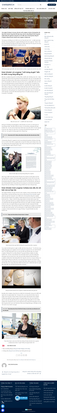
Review (46, 83)
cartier (46, 135)
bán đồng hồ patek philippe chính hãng (48, 129)
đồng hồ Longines (17, 45)
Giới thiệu (10, 8)
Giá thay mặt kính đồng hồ (35, 401)
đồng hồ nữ (47, 200)
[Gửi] (40, 5)
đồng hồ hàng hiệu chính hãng (49, 183)
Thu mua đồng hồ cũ (28, 10)
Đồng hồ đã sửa (48, 58)
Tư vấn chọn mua (48, 117)
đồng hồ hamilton (48, 177)
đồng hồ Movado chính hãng (49, 192)
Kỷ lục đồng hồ (48, 81)
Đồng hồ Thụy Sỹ (18, 8)
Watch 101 (46, 121)
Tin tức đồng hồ (28, 15)
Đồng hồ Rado (47, 153)
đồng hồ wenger (48, 228)
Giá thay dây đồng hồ (34, 398)
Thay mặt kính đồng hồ (49, 99)
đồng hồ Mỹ (47, 195)
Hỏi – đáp (46, 67)
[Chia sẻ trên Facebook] (17, 355)
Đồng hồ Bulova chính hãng (49, 145)
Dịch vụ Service (48, 51)
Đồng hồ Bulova (48, 142)
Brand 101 (46, 44)
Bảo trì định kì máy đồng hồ (48, 41)
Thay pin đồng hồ (48, 103)
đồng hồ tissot (47, 223)
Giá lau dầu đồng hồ (34, 396)
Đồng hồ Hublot (48, 147)
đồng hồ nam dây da (49, 198)
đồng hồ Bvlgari (48, 163)
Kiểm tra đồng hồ (48, 74)
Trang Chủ (4, 8)
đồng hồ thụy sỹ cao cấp (49, 221)
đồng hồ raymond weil (49, 208)
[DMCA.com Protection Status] (28, 409)
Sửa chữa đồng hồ (41, 8)
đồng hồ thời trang (30, 194)
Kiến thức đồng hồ (48, 76)
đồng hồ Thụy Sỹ (48, 219)
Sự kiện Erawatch (48, 88)
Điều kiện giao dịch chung (49, 388)
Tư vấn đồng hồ (48, 119)
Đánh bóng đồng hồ (49, 56)
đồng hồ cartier (48, 167)
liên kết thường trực (32, 359)
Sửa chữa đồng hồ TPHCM (48, 93)
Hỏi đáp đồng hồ (48, 69)
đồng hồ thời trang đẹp (49, 214)
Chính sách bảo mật (48, 392)
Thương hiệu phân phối (49, 107)
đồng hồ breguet (48, 161)
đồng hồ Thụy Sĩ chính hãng (49, 217)
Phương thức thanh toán (49, 397)
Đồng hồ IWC (47, 151)
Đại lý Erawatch (48, 53)
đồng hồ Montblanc (48, 187)
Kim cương (46, 78)
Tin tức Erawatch (48, 112)
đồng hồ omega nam (49, 202)
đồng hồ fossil (47, 173)
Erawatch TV (47, 64)
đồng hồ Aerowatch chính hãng (50, 159)
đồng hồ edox (47, 171)
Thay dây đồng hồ (48, 96)
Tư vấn (46, 114)
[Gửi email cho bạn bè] (21, 355)
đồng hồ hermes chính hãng (49, 180)
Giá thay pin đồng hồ (34, 386)
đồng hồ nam (47, 196)
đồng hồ (23, 249)
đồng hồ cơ (47, 169)
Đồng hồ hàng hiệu (48, 149)
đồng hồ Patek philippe (49, 204)
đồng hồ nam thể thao (14, 350)
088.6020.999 (8, 398)
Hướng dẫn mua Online (49, 401)
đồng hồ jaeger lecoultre (49, 185)
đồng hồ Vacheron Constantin (48, 226)
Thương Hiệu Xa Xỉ (29, 8)
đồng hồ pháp (47, 206)
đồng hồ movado (48, 189)
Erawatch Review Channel (48, 61)
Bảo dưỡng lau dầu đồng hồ (48, 37)
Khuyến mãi (47, 71)
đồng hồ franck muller (49, 175)
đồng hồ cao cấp (48, 165)
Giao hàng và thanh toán (49, 399)
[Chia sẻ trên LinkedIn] (26, 355)
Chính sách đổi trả (48, 395)
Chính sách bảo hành (48, 390)
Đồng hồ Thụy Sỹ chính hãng (49, 156)
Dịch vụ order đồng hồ (34, 0)
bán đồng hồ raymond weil (49, 132)
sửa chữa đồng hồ (48, 90)
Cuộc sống (46, 49)
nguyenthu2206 (34, 24)
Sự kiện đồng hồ (48, 85)
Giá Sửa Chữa (51, 8)
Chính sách (47, 46)
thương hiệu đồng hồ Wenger (48, 140)
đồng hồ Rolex (47, 210)
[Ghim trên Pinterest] (24, 355)
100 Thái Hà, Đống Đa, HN (21, 386)
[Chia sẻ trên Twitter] (19, 355)
